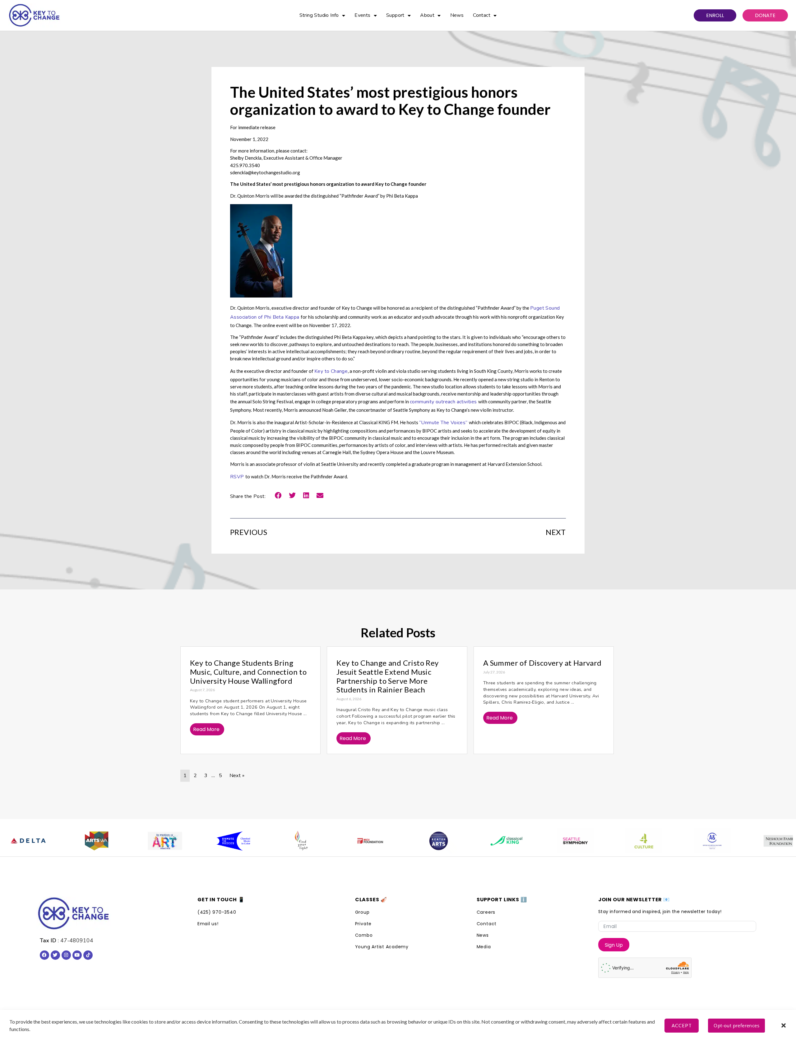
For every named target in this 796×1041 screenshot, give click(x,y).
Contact (481, 15)
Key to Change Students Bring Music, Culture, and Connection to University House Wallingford (248, 671)
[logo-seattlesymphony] (543, 841)
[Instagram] (66, 955)
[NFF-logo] (748, 841)
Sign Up (614, 945)
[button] (783, 1025)
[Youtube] (77, 955)
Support (395, 15)
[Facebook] (44, 955)
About (427, 15)
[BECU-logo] (338, 841)
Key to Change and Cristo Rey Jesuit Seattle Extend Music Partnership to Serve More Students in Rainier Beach (387, 676)
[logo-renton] (406, 841)
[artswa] (64, 841)
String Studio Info (319, 15)
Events (362, 15)
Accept (682, 1025)
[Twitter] (55, 955)
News (457, 15)
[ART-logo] (133, 841)
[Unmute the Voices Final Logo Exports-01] (201, 841)
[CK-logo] (475, 841)
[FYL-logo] (270, 841)
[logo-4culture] (612, 841)
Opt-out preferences (736, 1025)
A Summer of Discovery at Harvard (542, 662)
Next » (236, 775)
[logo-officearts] (680, 841)
